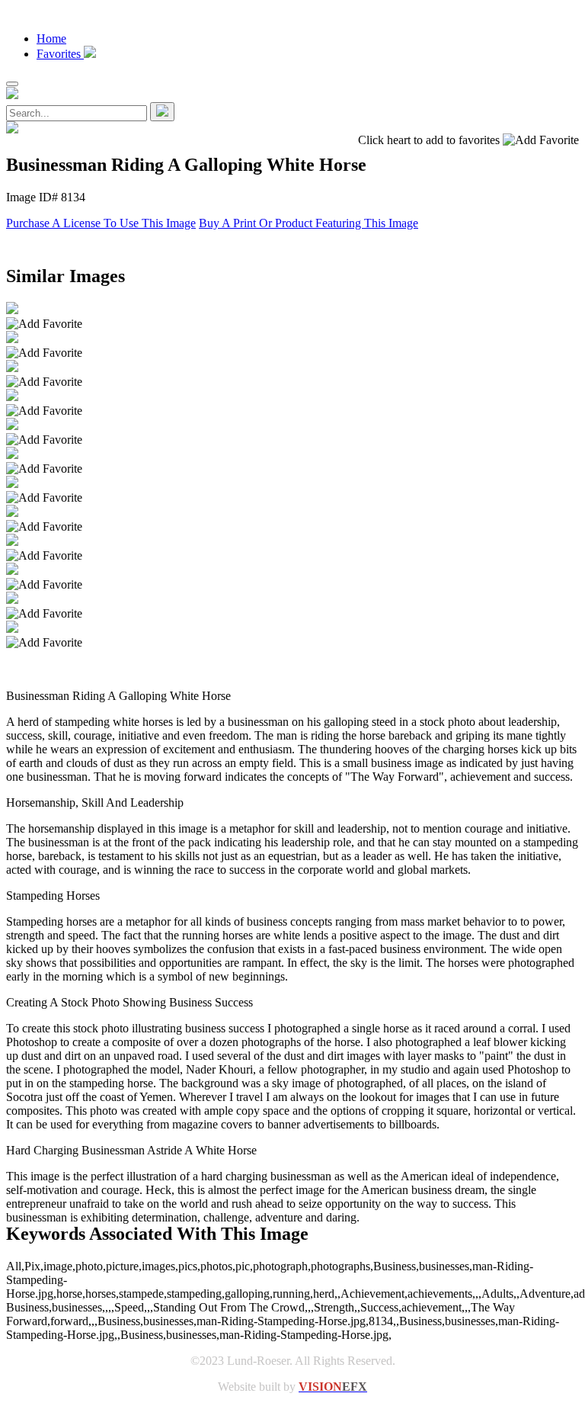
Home (51, 38)
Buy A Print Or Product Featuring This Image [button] (308, 223)
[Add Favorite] (44, 324)
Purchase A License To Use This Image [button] (101, 223)
